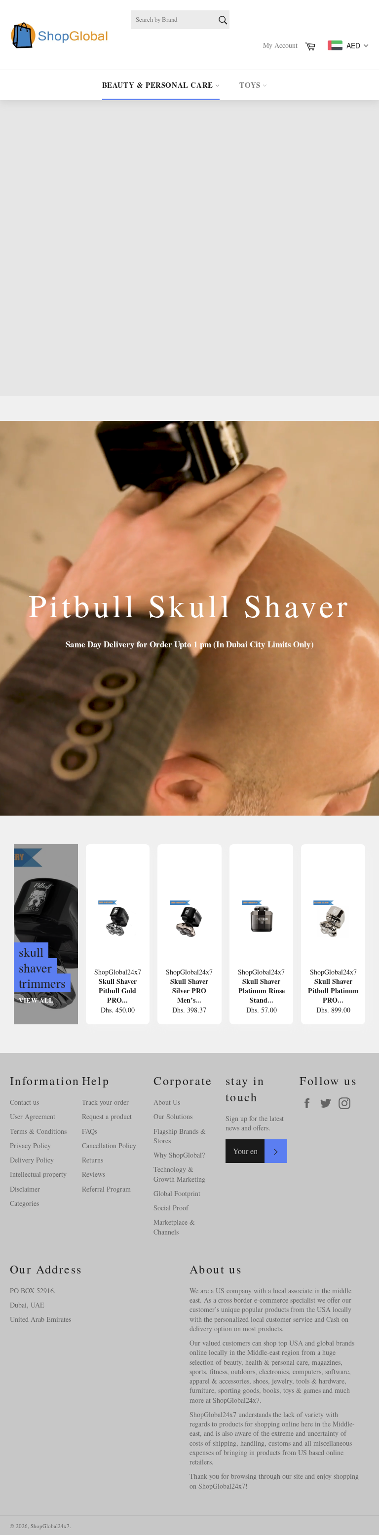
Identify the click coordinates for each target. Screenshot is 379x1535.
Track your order (105, 1102)
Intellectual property (38, 1174)
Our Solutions (172, 1116)
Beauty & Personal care (159, 84)
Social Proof (171, 1207)
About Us (166, 1102)
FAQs (89, 1131)
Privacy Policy (30, 1145)
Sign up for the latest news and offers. (255, 1123)
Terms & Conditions (38, 1131)
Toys (251, 84)
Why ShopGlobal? (179, 1155)
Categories (24, 1203)
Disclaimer (25, 1189)
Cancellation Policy (109, 1145)
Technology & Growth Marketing (179, 1173)
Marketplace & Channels (174, 1226)
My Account (280, 45)
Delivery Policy (32, 1159)
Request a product (107, 1116)
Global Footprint (176, 1193)
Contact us (24, 1102)
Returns (92, 1159)
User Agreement (32, 1116)
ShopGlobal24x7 (50, 1526)
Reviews (93, 1174)
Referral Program (106, 1189)
